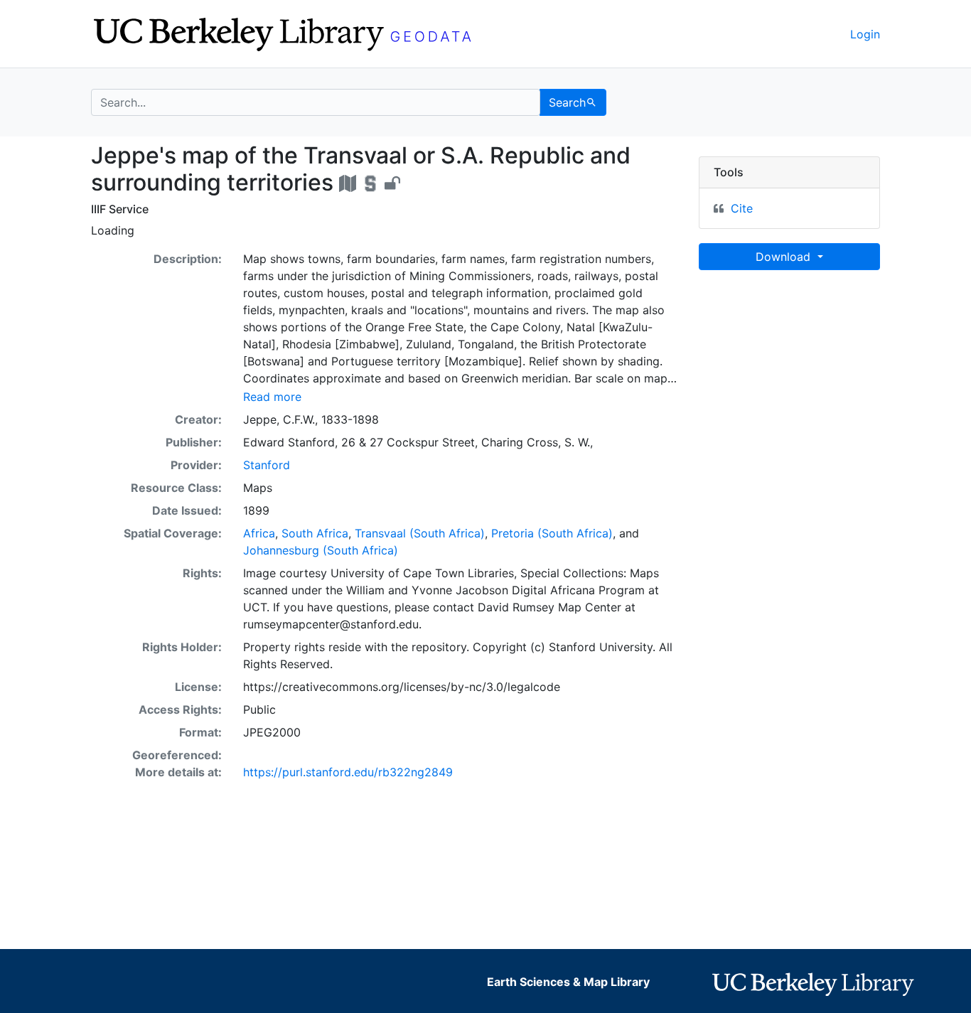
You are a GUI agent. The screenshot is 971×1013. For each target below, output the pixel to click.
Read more (272, 397)
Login (865, 34)
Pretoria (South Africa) (552, 533)
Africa (259, 533)
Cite (742, 208)
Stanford (266, 465)
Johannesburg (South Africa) (320, 550)
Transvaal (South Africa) (420, 533)
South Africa (314, 533)
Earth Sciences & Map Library (568, 982)
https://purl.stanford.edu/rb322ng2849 (348, 772)
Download (785, 257)
